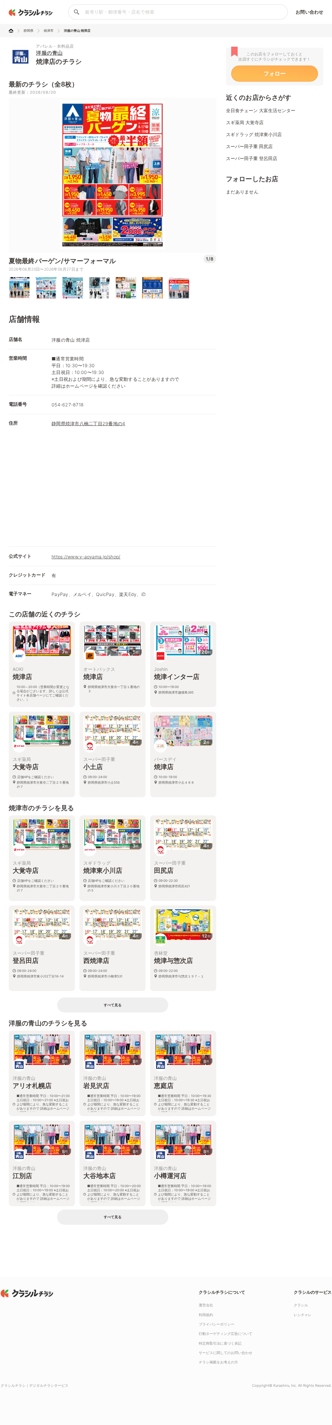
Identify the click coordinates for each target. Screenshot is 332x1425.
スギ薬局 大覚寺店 (245, 122)
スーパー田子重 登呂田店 (251, 158)
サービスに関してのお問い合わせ (225, 1352)
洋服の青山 (49, 53)
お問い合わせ (309, 12)
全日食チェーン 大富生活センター (260, 110)
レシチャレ (303, 1315)
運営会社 (206, 1305)
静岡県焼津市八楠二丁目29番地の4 (88, 423)
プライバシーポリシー (216, 1324)
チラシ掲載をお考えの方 (218, 1362)
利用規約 (206, 1315)
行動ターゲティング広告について (225, 1333)
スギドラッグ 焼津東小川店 (254, 134)
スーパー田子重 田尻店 (249, 146)
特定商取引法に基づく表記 (220, 1343)
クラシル (301, 1305)
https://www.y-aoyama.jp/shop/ (86, 556)
